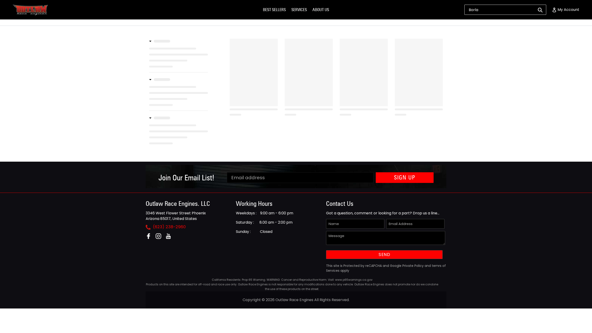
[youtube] (170, 237)
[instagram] (160, 237)
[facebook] (150, 237)
